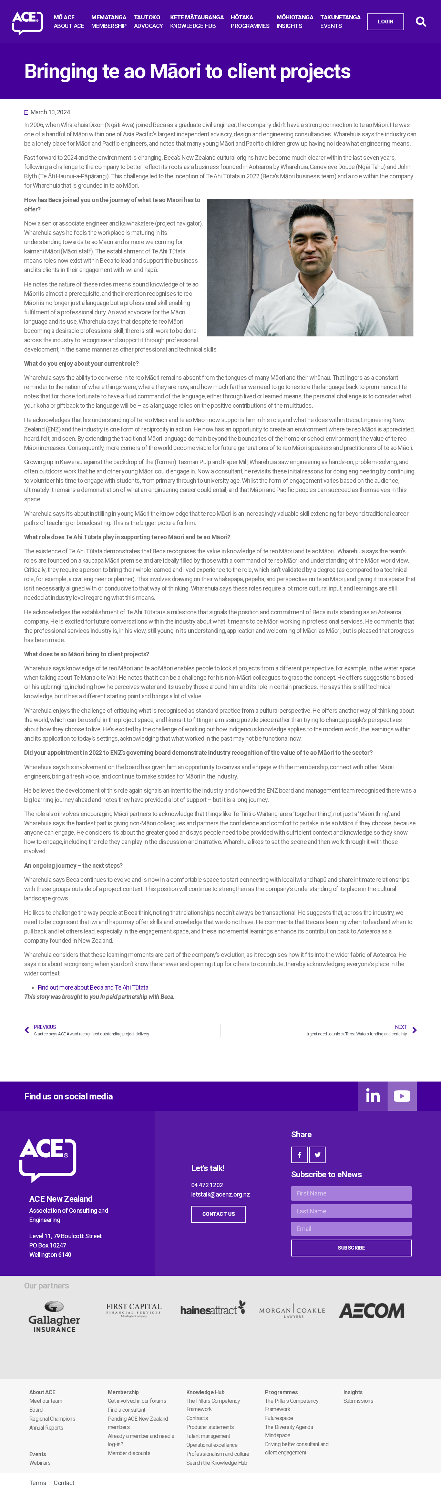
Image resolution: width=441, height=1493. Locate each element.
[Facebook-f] (299, 1155)
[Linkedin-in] (373, 1096)
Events (37, 1454)
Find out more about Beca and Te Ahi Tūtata (93, 987)
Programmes (281, 1392)
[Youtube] (402, 1096)
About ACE (42, 1392)
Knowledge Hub (205, 1392)
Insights (353, 1392)
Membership (123, 1392)
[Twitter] (317, 1155)
